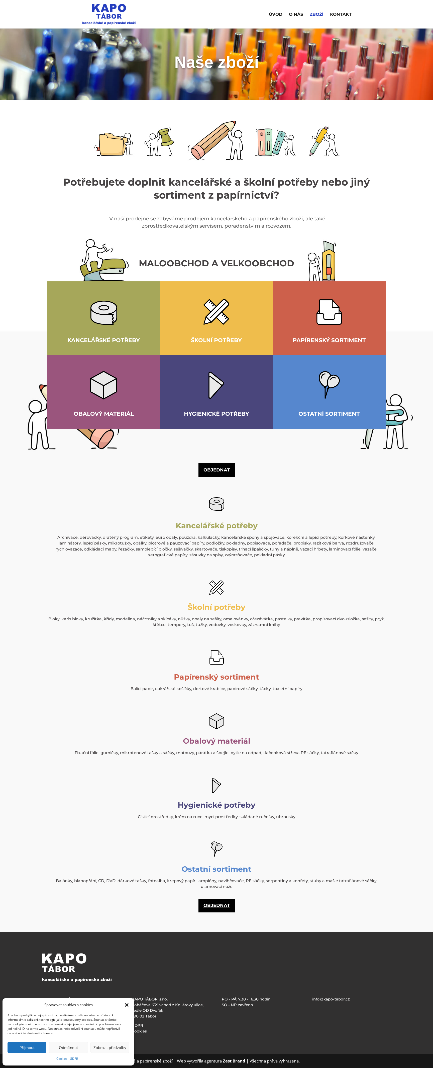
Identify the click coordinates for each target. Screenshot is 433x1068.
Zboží (316, 15)
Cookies (61, 1058)
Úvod (275, 15)
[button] (126, 1004)
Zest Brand (234, 1061)
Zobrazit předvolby (109, 1047)
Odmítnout (68, 1047)
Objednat (216, 470)
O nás (296, 15)
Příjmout (27, 1047)
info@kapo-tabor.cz (331, 999)
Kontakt (341, 15)
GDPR (74, 1058)
